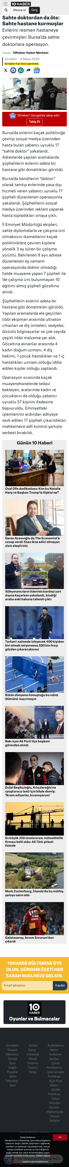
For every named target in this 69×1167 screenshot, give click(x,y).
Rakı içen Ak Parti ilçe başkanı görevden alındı (27, 743)
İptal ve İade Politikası (55, 1074)
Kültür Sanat (33, 1048)
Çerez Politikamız (54, 1065)
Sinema (32, 1063)
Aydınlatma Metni (55, 1048)
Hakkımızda (55, 1112)
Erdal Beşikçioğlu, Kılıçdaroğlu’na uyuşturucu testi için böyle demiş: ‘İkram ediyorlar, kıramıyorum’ (30, 791)
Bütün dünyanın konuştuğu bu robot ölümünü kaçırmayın (31, 697)
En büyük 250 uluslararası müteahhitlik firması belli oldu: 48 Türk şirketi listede (34, 842)
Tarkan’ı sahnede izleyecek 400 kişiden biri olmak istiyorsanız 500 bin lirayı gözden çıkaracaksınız (34, 645)
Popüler (12, 1072)
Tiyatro (33, 1067)
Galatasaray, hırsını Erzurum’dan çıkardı (29, 940)
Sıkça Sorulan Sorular (54, 1103)
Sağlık (12, 1067)
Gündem (11, 59)
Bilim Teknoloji (11, 1079)
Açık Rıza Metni (55, 1083)
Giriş (34, 10)
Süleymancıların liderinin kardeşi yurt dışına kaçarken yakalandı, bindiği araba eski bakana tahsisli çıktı (33, 595)
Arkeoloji (32, 1054)
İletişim (55, 1120)
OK (60, 1137)
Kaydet (60, 985)
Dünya (12, 1059)
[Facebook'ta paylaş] (13, 70)
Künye (54, 1116)
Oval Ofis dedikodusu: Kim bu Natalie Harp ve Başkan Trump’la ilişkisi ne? (33, 491)
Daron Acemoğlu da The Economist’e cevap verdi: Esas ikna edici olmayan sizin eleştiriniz (32, 542)
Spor (12, 1063)
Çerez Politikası (14, 1162)
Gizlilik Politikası (54, 1092)
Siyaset (12, 1050)
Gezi (12, 1085)
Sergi (32, 1072)
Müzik (33, 1059)
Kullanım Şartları (55, 1057)
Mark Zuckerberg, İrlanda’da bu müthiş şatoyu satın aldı (34, 893)
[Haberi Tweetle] (6, 70)
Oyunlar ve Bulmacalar (34, 1019)
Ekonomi (12, 1054)
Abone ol (19, 10)
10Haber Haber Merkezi (30, 53)
